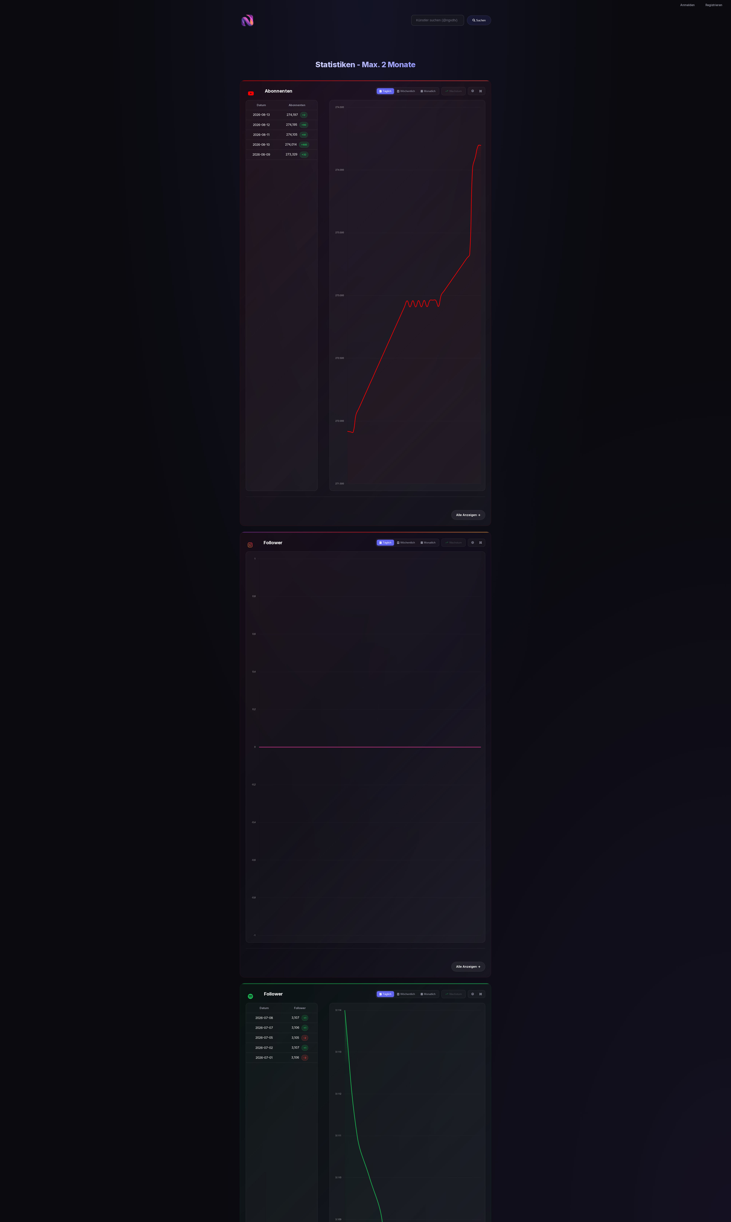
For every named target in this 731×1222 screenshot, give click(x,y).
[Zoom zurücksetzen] (480, 91)
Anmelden (687, 5)
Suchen (480, 20)
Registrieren (713, 5)
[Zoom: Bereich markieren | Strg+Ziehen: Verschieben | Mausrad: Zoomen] (472, 91)
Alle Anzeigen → (468, 515)
